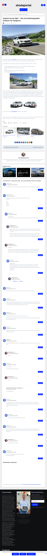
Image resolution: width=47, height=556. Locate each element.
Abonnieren (35, 504)
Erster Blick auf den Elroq (23, 172)
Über (26, 9)
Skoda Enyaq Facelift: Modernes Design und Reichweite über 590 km (8, 172)
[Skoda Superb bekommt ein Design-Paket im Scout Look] (9, 131)
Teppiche (7, 339)
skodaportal (23, 5)
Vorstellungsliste (14, 111)
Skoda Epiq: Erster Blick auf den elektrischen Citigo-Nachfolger (37, 172)
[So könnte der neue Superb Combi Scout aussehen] (23, 131)
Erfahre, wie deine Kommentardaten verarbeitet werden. (32, 484)
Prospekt (21, 281)
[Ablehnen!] (45, 553)
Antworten (40, 189)
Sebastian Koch (25, 157)
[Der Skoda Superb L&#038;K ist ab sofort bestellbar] (37, 131)
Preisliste (15, 281)
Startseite (22, 9)
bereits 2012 (14, 59)
